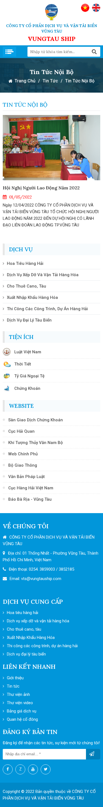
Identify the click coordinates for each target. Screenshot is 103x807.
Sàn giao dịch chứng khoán (35, 419)
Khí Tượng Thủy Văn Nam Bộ (35, 442)
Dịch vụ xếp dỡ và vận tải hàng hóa (43, 274)
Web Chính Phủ (23, 453)
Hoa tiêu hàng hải (25, 263)
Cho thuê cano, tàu (26, 286)
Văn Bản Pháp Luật (26, 476)
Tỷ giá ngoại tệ (29, 376)
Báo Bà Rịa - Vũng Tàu (30, 499)
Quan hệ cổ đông (22, 719)
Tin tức (50, 80)
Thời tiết (22, 364)
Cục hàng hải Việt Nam (30, 487)
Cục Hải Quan (21, 431)
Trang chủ (25, 80)
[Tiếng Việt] (85, 8)
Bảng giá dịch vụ (21, 711)
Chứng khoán (27, 388)
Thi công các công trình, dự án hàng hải (47, 308)
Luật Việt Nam (27, 351)
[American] (96, 8)
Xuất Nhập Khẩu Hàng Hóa (32, 297)
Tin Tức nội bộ (79, 80)
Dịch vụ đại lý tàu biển (29, 320)
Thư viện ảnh (18, 694)
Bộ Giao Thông (22, 465)
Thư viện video (20, 702)
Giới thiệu (15, 677)
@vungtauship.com (44, 578)
